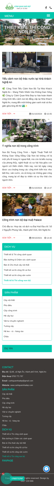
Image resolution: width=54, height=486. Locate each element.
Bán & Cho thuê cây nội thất (16, 265)
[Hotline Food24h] (6, 479)
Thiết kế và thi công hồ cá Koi (17, 270)
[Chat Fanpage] (46, 469)
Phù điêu (8, 305)
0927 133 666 (27, 481)
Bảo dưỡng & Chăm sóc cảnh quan (20, 259)
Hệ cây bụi (8, 316)
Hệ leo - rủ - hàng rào (13, 331)
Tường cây (9, 326)
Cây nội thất (9, 300)
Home (20, 37)
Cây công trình (10, 310)
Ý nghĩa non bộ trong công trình (20, 145)
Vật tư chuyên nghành (14, 321)
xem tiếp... (7, 114)
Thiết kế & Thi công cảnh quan (18, 254)
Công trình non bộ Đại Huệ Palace (22, 219)
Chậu (6, 336)
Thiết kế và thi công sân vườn (17, 275)
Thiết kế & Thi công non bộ (17, 280)
